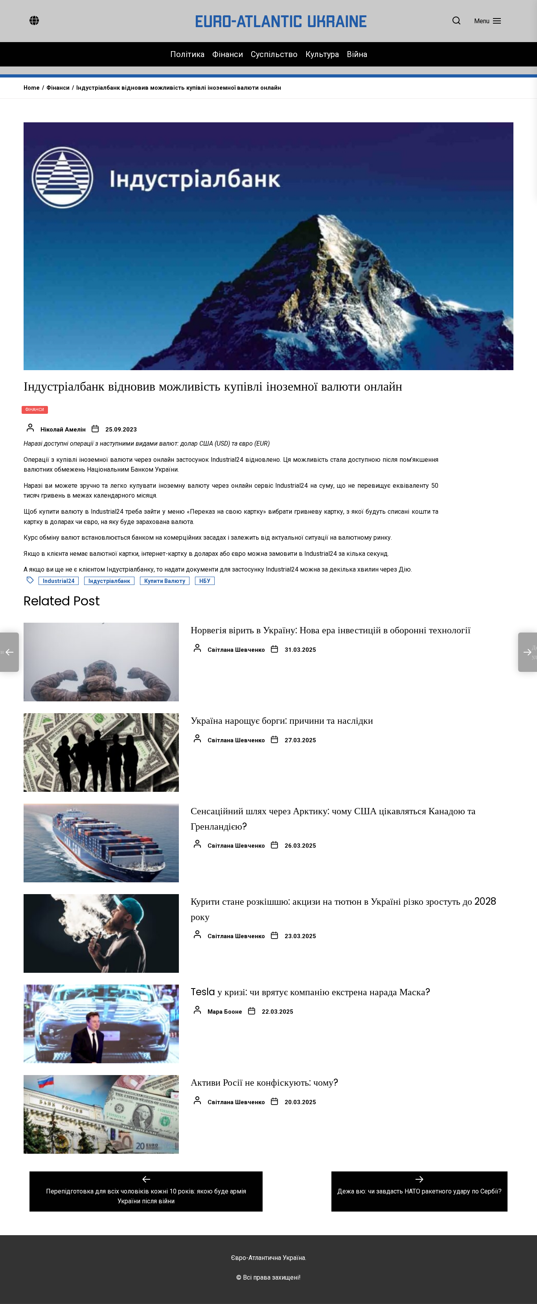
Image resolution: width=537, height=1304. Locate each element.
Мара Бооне (225, 1011)
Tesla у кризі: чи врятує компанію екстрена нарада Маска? (310, 991)
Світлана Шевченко (236, 649)
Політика (187, 54)
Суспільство (274, 54)
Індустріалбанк (109, 581)
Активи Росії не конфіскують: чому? (264, 1082)
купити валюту (164, 581)
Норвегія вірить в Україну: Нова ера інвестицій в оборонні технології (331, 629)
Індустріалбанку (130, 569)
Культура (322, 54)
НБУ (204, 581)
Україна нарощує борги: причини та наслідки (282, 720)
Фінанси (227, 54)
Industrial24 (58, 581)
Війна (357, 54)
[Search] (456, 21)
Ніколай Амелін (63, 429)
